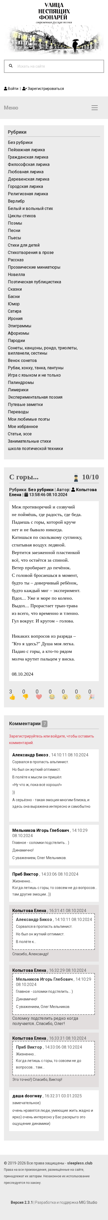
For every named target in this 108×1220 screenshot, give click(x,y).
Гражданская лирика (28, 157)
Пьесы (14, 237)
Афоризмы (18, 333)
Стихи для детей (24, 245)
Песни (14, 230)
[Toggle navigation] (95, 108)
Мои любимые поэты (29, 419)
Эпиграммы (19, 325)
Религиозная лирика (28, 193)
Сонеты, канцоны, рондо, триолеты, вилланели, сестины (43, 350)
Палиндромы (21, 382)
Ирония (15, 318)
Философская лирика (29, 164)
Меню (11, 108)
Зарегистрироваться (45, 88)
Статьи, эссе (20, 433)
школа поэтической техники (35, 448)
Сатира (14, 311)
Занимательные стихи (29, 441)
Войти (12, 88)
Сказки (15, 289)
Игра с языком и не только (34, 375)
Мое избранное (23, 426)
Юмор (14, 303)
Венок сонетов (22, 360)
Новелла (16, 274)
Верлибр (16, 201)
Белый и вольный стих (30, 208)
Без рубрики (20, 142)
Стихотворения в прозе (31, 252)
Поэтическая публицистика (34, 281)
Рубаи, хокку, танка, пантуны (36, 367)
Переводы (18, 411)
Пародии (16, 340)
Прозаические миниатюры (34, 267)
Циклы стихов (22, 215)
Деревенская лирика (28, 179)
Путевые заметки (25, 404)
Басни (14, 296)
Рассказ (16, 259)
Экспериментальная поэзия (35, 397)
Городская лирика (25, 186)
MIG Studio (88, 1202)
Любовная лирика (26, 171)
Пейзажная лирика (26, 149)
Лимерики (18, 389)
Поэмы (15, 223)
